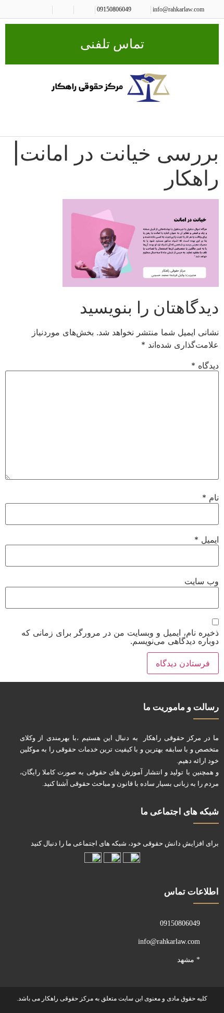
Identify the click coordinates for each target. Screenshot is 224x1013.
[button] (211, 120)
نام (210, 497)
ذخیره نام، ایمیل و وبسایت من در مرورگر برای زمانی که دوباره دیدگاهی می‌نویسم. (120, 636)
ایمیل (206, 539)
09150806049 (114, 9)
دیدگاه (205, 365)
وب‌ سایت (201, 581)
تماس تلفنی (112, 44)
